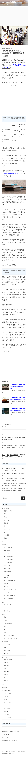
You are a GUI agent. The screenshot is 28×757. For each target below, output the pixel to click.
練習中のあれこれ (9, 635)
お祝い (6, 699)
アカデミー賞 (7, 717)
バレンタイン (7, 650)
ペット (4, 684)
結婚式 (6, 647)
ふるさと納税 (7, 702)
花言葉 (6, 653)
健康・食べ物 (5, 508)
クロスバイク (7, 565)
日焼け (6, 538)
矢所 (5, 632)
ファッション (5, 575)
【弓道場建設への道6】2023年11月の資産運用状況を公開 (17, 386)
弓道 (5, 426)
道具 (5, 629)
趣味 (3, 602)
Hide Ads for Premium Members (10, 731)
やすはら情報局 (9, 2)
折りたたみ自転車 (9, 556)
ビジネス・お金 (6, 690)
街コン (6, 586)
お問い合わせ (5, 734)
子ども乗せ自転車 (9, 559)
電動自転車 (7, 550)
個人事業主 (7, 708)
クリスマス (7, 644)
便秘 (5, 526)
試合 (5, 626)
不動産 (6, 696)
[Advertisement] (14, 16)
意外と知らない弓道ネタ (10, 638)
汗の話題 (6, 535)
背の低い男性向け (9, 598)
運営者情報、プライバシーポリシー (11, 740)
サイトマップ (5, 737)
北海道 (6, 674)
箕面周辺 (6, 665)
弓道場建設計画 (7, 424)
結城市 (6, 680)
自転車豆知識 (7, 571)
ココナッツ (7, 529)
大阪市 (6, 662)
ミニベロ (6, 553)
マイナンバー (7, 705)
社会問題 (4, 687)
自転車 (4, 544)
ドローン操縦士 (8, 693)
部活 (5, 617)
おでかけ (4, 657)
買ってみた (7, 611)
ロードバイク (7, 568)
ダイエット (7, 532)
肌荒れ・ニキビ (8, 511)
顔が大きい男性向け (9, 595)
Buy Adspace (5, 728)
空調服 (6, 583)
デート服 (6, 592)
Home (3, 455)
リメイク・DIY (8, 605)
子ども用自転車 (8, 562)
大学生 (6, 577)
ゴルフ (6, 608)
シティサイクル (8, 547)
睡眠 (5, 517)
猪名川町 (6, 671)
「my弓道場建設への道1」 (11, 173)
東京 (5, 677)
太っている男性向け (9, 580)
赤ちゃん (6, 520)
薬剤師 (6, 711)
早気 (5, 620)
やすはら (12, 48)
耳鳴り (6, 514)
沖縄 (5, 668)
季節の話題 (5, 641)
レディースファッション (10, 589)
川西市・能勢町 (8, 659)
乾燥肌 (6, 523)
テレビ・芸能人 (6, 715)
